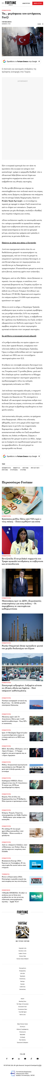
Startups (22, 981)
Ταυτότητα (22, 1026)
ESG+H (22, 998)
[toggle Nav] (3, 3)
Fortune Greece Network (22, 959)
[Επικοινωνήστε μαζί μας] (38, 1059)
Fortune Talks (22, 956)
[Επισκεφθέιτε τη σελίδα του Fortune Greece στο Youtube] (25, 1059)
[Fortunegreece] (10, 5)
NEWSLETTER (38, 3)
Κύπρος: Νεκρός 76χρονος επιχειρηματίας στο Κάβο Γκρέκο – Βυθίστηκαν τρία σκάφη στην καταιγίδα (14, 816)
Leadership (22, 986)
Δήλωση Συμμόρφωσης (23, 1029)
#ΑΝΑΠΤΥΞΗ (16, 468)
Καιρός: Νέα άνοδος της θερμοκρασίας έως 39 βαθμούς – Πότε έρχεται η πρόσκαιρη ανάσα (14, 799)
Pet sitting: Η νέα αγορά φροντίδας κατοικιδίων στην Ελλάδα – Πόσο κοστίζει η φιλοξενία (13, 832)
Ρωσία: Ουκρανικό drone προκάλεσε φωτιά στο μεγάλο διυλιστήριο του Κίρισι (22, 647)
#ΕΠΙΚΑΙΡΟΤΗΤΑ (6, 468)
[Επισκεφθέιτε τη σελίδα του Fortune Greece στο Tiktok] (31, 1059)
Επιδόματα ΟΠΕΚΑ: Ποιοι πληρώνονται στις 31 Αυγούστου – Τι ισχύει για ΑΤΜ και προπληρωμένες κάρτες (15, 784)
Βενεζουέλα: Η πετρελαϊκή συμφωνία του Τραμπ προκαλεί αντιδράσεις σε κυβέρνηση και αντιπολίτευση (22, 561)
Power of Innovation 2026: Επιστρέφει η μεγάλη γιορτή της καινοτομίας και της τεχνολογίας (14, 879)
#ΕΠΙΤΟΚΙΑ (25, 468)
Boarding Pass (22, 1001)
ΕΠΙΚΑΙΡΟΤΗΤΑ (6, 10)
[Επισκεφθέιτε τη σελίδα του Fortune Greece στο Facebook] (6, 1059)
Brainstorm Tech (22, 1006)
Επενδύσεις (22, 979)
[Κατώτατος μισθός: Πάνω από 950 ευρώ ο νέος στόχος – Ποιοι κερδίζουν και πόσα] (22, 501)
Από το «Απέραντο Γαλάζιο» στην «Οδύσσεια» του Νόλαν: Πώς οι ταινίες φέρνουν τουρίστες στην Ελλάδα (14, 848)
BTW (40, 1065)
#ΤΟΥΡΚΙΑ (23, 470)
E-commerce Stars (22, 1009)
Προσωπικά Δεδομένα (22, 1042)
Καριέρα (22, 984)
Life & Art (22, 973)
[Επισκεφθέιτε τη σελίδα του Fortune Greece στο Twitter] (13, 1059)
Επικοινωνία (22, 1032)
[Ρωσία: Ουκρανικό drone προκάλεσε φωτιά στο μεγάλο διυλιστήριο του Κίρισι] (22, 627)
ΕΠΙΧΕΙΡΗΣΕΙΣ (6, 890)
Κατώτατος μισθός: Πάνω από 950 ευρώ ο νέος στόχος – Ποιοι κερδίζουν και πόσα (21, 520)
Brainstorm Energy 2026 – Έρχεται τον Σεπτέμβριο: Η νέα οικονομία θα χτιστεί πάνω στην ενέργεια (14, 864)
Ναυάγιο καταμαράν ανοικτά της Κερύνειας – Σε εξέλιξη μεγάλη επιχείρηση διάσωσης (14, 702)
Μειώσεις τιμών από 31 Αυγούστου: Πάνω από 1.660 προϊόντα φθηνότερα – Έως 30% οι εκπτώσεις (14, 720)
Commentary (22, 989)
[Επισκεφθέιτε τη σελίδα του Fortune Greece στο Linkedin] (19, 1059)
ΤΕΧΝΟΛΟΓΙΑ (6, 874)
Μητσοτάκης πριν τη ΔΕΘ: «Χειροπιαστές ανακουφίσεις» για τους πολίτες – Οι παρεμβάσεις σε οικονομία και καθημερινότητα (21, 605)
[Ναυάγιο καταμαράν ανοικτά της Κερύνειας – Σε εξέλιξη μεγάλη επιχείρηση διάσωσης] (36, 704)
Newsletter (22, 1034)
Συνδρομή (22, 1037)
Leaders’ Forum (22, 953)
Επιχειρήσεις (22, 971)
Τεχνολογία (22, 976)
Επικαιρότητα (22, 968)
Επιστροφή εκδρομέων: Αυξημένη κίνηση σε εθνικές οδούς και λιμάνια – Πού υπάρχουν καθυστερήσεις (22, 688)
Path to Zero (23, 1014)
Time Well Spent (22, 1012)
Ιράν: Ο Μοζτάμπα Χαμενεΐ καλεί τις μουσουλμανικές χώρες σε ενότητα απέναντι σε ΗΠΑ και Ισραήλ (14, 736)
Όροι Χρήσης (22, 1040)
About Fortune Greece (22, 1024)
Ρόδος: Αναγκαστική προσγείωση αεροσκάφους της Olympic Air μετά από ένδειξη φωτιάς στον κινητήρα (14, 768)
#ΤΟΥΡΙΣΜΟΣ (14, 470)
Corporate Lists (22, 948)
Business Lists (22, 951)
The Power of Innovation (23, 1004)
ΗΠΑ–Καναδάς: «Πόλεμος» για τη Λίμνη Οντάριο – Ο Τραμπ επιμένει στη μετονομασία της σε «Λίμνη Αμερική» (15, 752)
